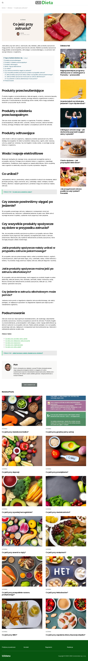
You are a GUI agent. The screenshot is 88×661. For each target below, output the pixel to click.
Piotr (22, 33)
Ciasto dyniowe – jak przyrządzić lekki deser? (70, 161)
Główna (10, 8)
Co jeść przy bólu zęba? (13, 347)
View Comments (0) (29, 385)
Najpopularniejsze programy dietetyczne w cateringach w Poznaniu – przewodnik (72, 72)
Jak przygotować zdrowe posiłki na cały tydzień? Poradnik (71, 191)
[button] (2, 2)
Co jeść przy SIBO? (9, 635)
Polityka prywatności (8, 647)
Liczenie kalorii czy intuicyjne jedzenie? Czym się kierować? (72, 102)
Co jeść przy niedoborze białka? (15, 432)
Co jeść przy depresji (10, 472)
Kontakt (26, 647)
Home (4, 8)
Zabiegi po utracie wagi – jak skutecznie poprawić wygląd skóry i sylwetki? (72, 132)
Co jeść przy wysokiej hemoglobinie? (17, 512)
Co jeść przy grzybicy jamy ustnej (16, 339)
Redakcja (70, 647)
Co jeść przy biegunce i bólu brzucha (17, 341)
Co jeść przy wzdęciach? (56, 552)
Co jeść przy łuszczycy (12, 343)
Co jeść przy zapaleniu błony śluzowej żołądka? (65, 635)
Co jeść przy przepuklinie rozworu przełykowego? (16, 593)
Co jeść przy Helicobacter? (57, 592)
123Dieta (6, 656)
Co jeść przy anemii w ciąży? (14, 552)
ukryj (25, 58)
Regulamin (48, 647)
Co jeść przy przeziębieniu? (57, 472)
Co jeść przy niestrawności (14, 345)
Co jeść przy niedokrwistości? (58, 512)
